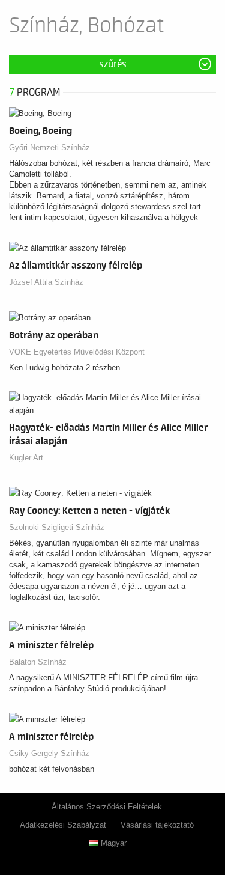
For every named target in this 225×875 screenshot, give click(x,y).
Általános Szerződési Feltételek (107, 806)
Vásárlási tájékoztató (157, 824)
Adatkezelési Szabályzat (63, 824)
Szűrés (113, 64)
